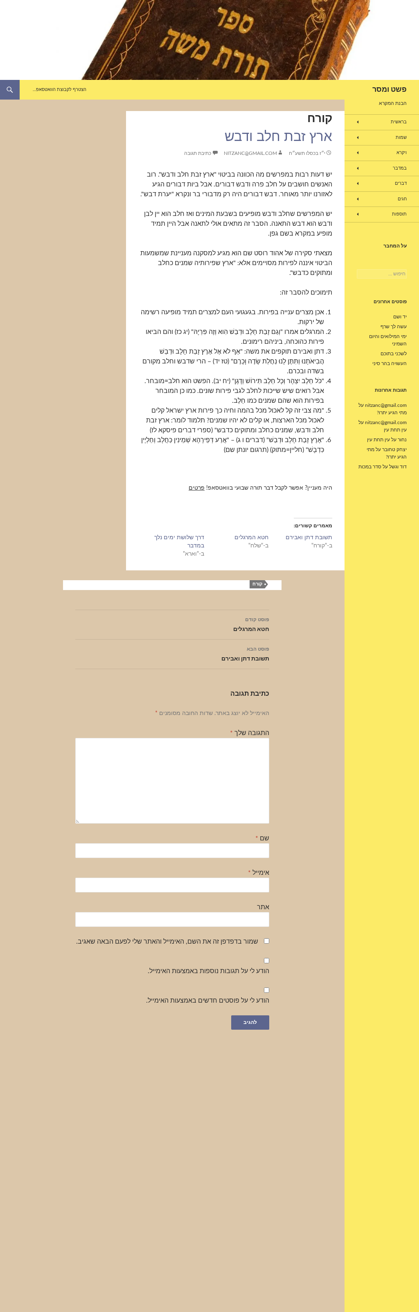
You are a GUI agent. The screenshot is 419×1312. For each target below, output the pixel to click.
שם (262, 838)
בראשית (399, 122)
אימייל (258, 872)
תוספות (399, 214)
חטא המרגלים (251, 537)
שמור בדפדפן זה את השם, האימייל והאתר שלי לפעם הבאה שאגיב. (167, 941)
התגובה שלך (249, 733)
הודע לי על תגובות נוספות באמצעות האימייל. (208, 971)
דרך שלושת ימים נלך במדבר (179, 542)
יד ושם (400, 316)
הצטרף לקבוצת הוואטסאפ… (59, 89)
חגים (402, 199)
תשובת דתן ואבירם (309, 537)
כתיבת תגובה (197, 153)
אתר (263, 907)
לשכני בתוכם (394, 353)
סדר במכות (369, 466)
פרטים (197, 488)
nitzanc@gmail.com (250, 153)
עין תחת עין (395, 429)
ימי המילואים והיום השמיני (388, 340)
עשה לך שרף (394, 326)
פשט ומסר (389, 89)
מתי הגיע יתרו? (392, 412)
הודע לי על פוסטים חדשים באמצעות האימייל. (207, 1000)
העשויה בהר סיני (389, 363)
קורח (319, 118)
